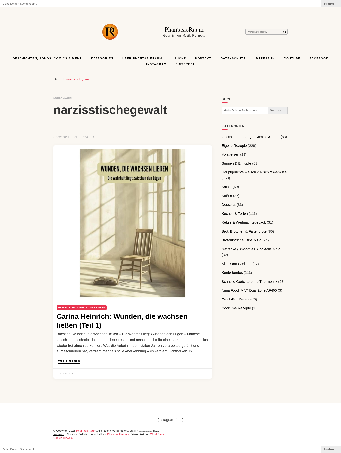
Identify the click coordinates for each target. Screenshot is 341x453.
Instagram (156, 64)
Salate (227, 187)
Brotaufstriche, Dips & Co (241, 240)
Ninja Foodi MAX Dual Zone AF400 (249, 290)
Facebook (319, 58)
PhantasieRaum (184, 29)
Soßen (227, 196)
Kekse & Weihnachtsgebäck (244, 222)
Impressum (265, 58)
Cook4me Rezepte (236, 308)
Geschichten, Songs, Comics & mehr (47, 58)
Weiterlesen (69, 361)
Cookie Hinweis (63, 437)
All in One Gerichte (236, 264)
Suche (180, 58)
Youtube (292, 58)
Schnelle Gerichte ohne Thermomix (249, 281)
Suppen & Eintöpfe (236, 163)
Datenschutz (233, 58)
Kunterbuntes (232, 273)
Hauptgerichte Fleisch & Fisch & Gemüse (254, 172)
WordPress (157, 434)
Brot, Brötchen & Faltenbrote (244, 231)
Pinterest (185, 64)
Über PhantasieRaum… (143, 58)
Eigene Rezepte (234, 146)
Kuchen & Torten (235, 214)
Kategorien (102, 58)
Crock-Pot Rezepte (237, 299)
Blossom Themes (118, 434)
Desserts (229, 205)
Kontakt (203, 58)
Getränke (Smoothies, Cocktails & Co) (252, 249)
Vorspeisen (230, 154)
